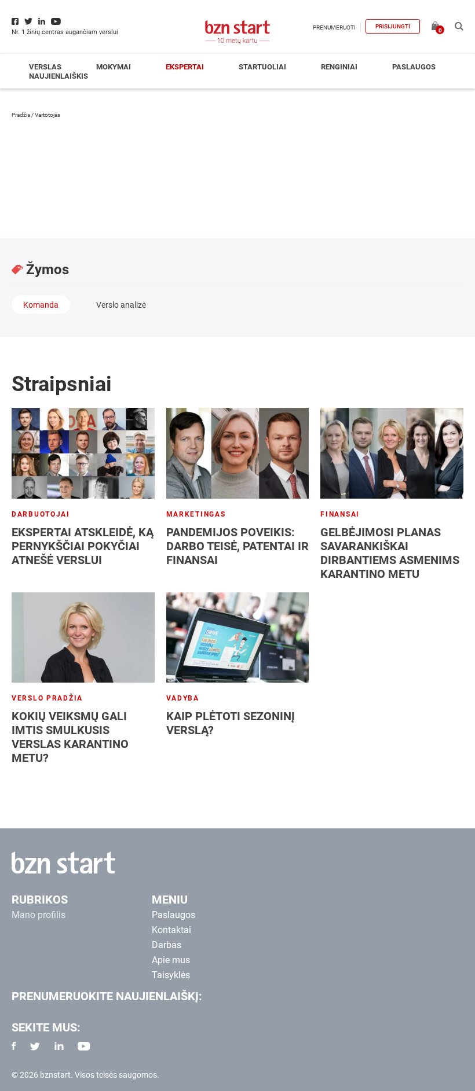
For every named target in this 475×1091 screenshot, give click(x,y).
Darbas (166, 944)
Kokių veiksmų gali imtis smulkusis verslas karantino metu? (70, 737)
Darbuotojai (41, 514)
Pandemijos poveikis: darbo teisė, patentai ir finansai (237, 546)
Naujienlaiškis (58, 76)
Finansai (340, 514)
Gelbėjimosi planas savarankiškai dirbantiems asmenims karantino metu (389, 553)
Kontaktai (171, 929)
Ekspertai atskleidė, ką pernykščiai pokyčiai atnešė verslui (83, 546)
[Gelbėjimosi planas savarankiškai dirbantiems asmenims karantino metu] (391, 453)
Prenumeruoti (334, 27)
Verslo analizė (121, 304)
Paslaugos (414, 66)
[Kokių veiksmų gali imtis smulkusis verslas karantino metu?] (83, 637)
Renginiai (339, 66)
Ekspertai (185, 66)
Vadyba (182, 698)
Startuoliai (262, 66)
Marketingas (196, 514)
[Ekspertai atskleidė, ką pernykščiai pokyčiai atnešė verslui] (83, 453)
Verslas (45, 66)
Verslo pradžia (47, 698)
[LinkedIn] (23, 197)
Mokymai (113, 66)
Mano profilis (38, 914)
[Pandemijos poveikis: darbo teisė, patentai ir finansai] (237, 453)
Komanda (41, 304)
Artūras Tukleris (96, 143)
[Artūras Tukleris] (422, 170)
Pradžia (21, 115)
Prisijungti (392, 26)
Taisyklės (171, 975)
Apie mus (171, 959)
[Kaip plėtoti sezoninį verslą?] (237, 637)
